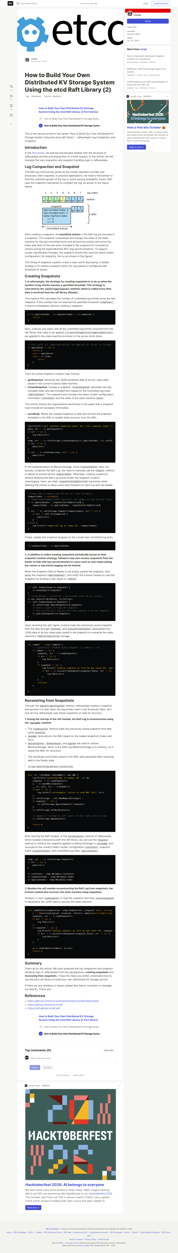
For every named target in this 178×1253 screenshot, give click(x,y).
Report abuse (79, 1075)
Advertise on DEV (80, 1232)
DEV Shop (166, 1232)
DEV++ (31, 1232)
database (36, 96)
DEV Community (52, 1229)
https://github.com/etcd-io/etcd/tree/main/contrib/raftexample (63, 1001)
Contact (135, 1232)
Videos (39, 1232)
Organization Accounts (99, 1232)
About (127, 1232)
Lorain (34, 59)
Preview (47, 1067)
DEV (98, 1243)
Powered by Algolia (87, 3)
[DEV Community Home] (10, 3)
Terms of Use (104, 1239)
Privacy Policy (90, 1239)
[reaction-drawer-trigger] (11, 88)
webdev (57, 96)
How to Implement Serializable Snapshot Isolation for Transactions (145, 59)
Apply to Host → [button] (136, 147)
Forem (60, 1243)
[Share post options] (11, 124)
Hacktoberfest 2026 (100, 1193)
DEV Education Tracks (53, 1232)
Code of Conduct (63, 1075)
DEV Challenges (20, 1232)
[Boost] (11, 115)
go (27, 96)
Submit (35, 1067)
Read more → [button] (33, 1207)
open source (74, 1243)
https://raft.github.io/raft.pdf (44, 1008)
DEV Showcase (116, 1232)
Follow (148, 21)
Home (9, 1232)
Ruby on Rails (83, 1245)
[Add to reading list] (11, 107)
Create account (160, 3)
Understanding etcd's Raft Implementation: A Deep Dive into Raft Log (147, 85)
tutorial (47, 96)
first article (38, 152)
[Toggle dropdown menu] (120, 1086)
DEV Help (67, 1232)
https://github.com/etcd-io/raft (45, 1004)
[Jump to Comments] (11, 97)
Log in (146, 3)
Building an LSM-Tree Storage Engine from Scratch (146, 72)
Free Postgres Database (150, 1232)
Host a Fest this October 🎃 (146, 127)
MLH (89, 1236)
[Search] (17, 3)
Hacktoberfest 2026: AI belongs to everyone (64, 1184)
